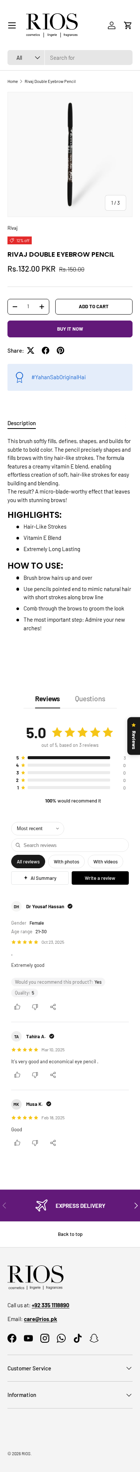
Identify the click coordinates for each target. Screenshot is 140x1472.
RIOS (26, 1453)
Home (12, 81)
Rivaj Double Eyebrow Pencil (50, 81)
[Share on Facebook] (45, 350)
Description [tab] (21, 423)
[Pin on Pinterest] (60, 350)
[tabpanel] (70, 541)
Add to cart (94, 306)
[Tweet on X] (30, 350)
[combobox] (70, 57)
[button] (128, 25)
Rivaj (12, 228)
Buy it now (70, 329)
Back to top (70, 1234)
